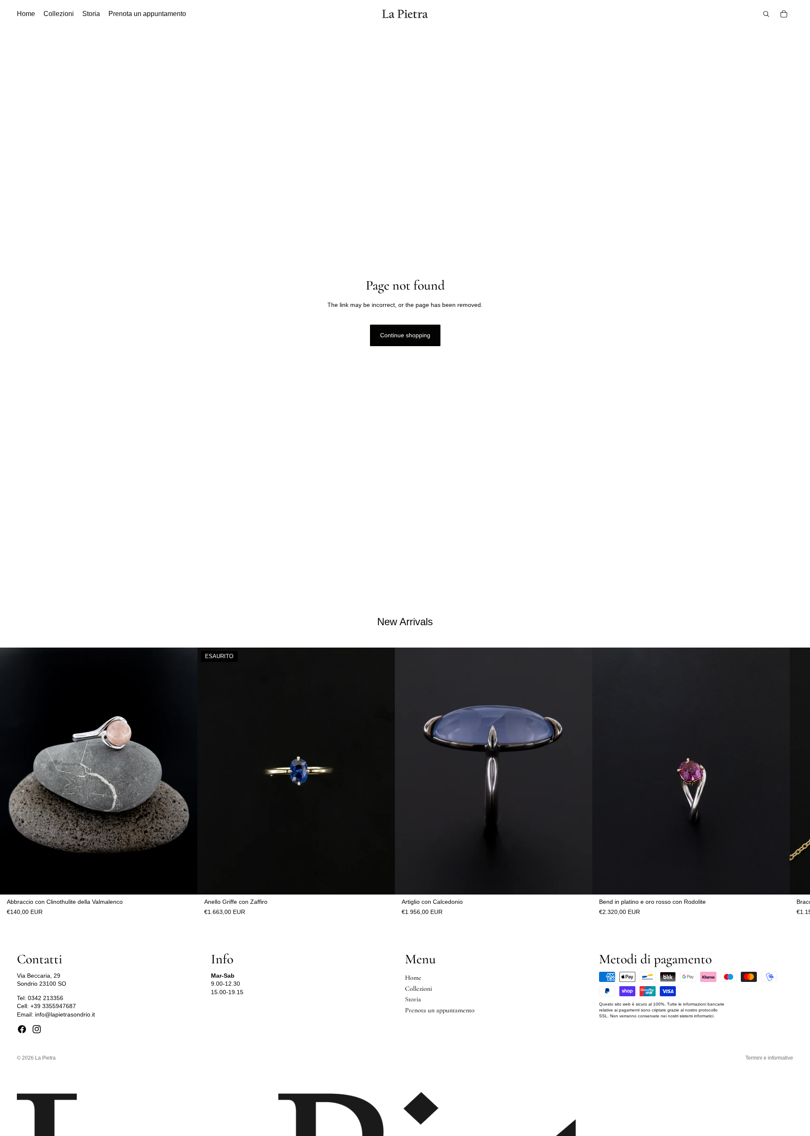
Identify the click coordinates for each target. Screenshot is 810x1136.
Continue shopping (405, 335)
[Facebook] (22, 1029)
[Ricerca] (766, 14)
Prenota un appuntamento (440, 1010)
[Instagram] (37, 1029)
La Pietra (45, 1058)
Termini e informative (769, 1058)
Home (413, 977)
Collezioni (418, 988)
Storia (413, 999)
